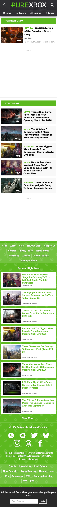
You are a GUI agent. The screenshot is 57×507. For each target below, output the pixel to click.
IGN (7, 476)
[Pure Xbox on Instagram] (17, 444)
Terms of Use (42, 250)
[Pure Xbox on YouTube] (23, 436)
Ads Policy (14, 255)
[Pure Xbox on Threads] (28, 444)
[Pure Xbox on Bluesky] (46, 436)
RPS (32, 481)
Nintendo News (46, 471)
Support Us (49, 245)
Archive (26, 255)
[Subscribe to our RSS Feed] (11, 436)
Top (5, 245)
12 (18, 138)
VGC (28, 476)
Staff (21, 245)
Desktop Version (28, 260)
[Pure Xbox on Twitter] (34, 436)
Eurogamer (17, 476)
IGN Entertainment (43, 453)
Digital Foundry (28, 471)
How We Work (34, 245)
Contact (12, 250)
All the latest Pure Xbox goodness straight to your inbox (28, 494)
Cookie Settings (41, 255)
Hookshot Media (18, 453)
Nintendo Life (24, 466)
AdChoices (32, 456)
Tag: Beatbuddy (13, 20)
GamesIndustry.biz (42, 476)
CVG (25, 481)
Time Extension (10, 471)
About (13, 245)
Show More (28, 418)
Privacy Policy (26, 250)
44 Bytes (19, 456)
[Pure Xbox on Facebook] (40, 444)
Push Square (40, 466)
